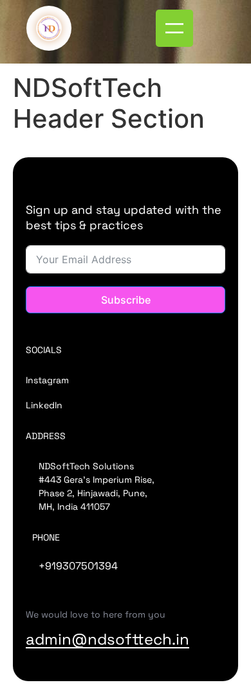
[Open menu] (174, 28)
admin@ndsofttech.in (107, 639)
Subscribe (126, 299)
